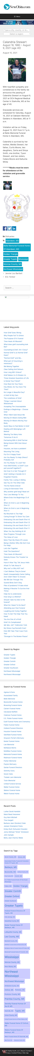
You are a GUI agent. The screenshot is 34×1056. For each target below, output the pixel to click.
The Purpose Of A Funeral (13, 338)
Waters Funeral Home (12, 790)
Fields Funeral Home (11, 725)
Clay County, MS (9, 876)
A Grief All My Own (11, 395)
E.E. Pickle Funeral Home (13, 718)
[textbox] (17, 30)
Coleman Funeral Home (13, 715)
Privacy (7, 1053)
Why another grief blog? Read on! (16, 492)
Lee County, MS (12, 936)
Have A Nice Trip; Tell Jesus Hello (16, 562)
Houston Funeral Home (12, 731)
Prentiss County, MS (14, 999)
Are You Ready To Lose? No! (15, 463)
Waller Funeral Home (11, 787)
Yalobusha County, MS (19, 1040)
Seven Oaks (8, 774)
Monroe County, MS (13, 264)
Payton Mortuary (10, 764)
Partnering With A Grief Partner (15, 440)
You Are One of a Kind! (12, 619)
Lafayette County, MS (13, 932)
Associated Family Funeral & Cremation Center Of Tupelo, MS (17, 862)
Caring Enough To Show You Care (16, 517)
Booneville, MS (10, 872)
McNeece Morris (10, 748)
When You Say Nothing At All (15, 531)
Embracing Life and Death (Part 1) (17, 528)
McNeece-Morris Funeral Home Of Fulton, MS (17, 948)
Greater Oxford (9, 665)
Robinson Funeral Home (13, 758)
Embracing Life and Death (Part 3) (17, 522)
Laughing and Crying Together (15, 611)
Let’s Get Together (11, 548)
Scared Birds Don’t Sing (13, 583)
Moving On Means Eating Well (15, 418)
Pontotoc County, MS (12, 994)
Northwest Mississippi (12, 674)
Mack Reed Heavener (12, 814)
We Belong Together (11, 366)
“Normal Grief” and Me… (13, 358)
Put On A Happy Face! (12, 454)
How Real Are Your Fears (13, 384)
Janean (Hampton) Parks (13, 826)
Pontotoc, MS (20, 990)
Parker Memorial (10, 761)
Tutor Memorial (9, 780)
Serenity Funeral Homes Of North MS (15, 1005)
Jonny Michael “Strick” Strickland (16, 832)
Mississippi (23, 259)
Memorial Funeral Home (13, 754)
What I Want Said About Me (14, 415)
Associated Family (11, 695)
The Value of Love (11, 537)
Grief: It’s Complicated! (12, 622)
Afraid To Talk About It (12, 565)
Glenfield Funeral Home (13, 735)
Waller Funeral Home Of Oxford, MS (16, 1024)
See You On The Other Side (14, 483)
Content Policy (16, 1053)
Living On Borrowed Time (13, 489)
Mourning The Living (11, 451)
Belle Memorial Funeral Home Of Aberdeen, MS (17, 247)
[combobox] (17, 30)
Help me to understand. (13, 594)
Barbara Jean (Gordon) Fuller (15, 823)
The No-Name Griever (12, 486)
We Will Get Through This (13, 580)
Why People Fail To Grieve (14, 335)
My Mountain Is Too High (13, 514)
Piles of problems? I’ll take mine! (16, 585)
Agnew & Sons (9, 692)
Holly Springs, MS (10, 917)
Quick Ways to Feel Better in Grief (16, 426)
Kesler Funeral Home (11, 741)
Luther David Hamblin (12, 811)
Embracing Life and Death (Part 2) (17, 525)
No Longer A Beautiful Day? (14, 392)
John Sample (9, 835)
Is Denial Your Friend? (12, 381)
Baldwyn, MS (11, 867)
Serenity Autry (9, 771)
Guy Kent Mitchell (10, 817)
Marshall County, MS (11, 941)
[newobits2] (17, 24)
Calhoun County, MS (23, 872)
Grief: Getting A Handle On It (15, 474)
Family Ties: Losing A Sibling (15, 480)
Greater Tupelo (10, 259)
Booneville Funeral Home (13, 702)
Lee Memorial (9, 744)
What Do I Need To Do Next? (15, 605)
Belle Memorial (9, 699)
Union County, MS (11, 1015)
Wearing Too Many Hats (13, 434)
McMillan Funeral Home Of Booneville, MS (15, 944)
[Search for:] (17, 288)
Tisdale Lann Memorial (12, 777)
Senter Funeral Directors (13, 767)
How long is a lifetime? (12, 597)
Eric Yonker (10, 277)
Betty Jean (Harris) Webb (13, 838)
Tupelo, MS (20, 1011)
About (23, 1051)
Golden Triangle (11, 254)
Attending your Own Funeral (14, 608)
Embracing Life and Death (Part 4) (17, 519)
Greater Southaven (11, 668)
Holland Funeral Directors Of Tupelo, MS (15, 912)
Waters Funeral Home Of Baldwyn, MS (14, 1031)
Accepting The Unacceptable (15, 406)
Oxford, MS (9, 990)
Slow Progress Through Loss (15, 534)
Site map (26, 1053)
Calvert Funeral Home (12, 709)
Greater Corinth (9, 661)
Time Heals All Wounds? (13, 341)
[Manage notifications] (4, 1051)
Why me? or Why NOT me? (14, 568)
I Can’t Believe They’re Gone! (15, 571)
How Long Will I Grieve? (13, 372)
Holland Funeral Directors (13, 728)
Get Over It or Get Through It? (15, 471)
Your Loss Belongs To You (13, 494)
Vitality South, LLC (13, 1051)
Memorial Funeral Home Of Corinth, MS (16, 952)
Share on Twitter (9, 228)
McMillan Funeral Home (13, 751)
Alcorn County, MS (10, 857)
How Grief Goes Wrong (12, 333)
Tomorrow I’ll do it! (11, 437)
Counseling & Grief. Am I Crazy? (16, 350)
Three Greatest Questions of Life (16, 378)
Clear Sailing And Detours (13, 369)
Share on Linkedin (14, 228)
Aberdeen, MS (12, 241)
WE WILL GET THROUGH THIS (15, 625)
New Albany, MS (10, 966)
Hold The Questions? (12, 551)
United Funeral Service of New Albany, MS (16, 1019)
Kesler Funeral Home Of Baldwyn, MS (14, 926)
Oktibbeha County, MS (12, 986)
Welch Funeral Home (11, 794)
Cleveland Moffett (10, 712)
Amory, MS (21, 857)
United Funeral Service (12, 784)
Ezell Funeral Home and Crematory (17, 722)
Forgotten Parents (10, 477)
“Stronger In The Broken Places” (16, 636)
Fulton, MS (8, 886)
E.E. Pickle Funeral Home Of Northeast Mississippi (16, 880)
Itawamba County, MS (12, 921)
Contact (28, 1051)
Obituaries (9, 236)
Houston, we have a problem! (15, 449)
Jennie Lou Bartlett (13, 273)
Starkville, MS (9, 1011)
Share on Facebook (5, 228)
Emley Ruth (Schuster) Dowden (15, 829)
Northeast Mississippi (13, 269)
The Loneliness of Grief (12, 398)
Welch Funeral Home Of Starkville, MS (16, 1036)
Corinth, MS (18, 876)
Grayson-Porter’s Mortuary (14, 738)
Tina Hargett (8, 820)
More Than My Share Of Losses (16, 540)
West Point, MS (8, 1040)
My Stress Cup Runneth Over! (15, 628)
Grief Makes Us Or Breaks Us (15, 375)
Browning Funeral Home (13, 705)
